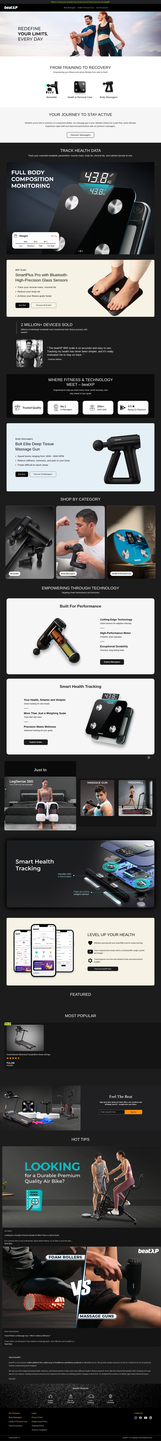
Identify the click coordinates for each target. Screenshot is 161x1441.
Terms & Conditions (39, 1430)
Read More (12, 1378)
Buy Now (22, 305)
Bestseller (14, 574)
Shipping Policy (38, 1426)
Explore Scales (36, 742)
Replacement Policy (39, 1421)
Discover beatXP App (103, 969)
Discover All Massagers (43, 474)
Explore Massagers (112, 662)
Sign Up (133, 1112)
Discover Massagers (80, 135)
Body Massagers (69, 8)
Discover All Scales (43, 305)
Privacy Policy (37, 1417)
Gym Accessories (102, 8)
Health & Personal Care (86, 8)
